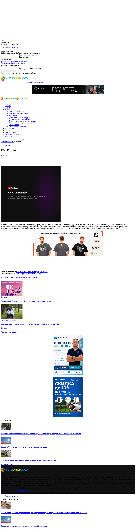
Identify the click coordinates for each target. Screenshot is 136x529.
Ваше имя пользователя (28, 55)
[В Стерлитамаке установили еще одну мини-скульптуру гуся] (6, 456)
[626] (68, 255)
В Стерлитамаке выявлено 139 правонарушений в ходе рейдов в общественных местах (41, 434)
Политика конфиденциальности (13, 63)
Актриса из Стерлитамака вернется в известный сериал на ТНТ (30, 324)
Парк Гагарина (14, 125)
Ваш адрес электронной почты (30, 69)
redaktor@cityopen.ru (22, 491)
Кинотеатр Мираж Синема (18, 113)
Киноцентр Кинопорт (16, 111)
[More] (62, 160)
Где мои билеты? (9, 332)
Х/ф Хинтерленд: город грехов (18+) (28, 274)
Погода (7, 130)
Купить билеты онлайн (17, 127)
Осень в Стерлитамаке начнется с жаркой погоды (24, 447)
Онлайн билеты (10, 132)
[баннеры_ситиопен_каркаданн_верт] (68, 416)
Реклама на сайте (11, 48)
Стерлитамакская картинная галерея (22, 121)
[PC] (68, 93)
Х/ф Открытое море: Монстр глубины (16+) (32, 272)
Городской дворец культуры (19, 117)
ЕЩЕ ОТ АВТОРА (31, 278)
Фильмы (10, 142)
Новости (8, 106)
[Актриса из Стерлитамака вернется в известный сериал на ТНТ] (12, 318)
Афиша (7, 110)
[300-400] (68, 374)
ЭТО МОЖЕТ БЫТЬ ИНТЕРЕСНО (13, 278)
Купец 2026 (9, 136)
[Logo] (8, 100)
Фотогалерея (9, 129)
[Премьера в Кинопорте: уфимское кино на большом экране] (12, 295)
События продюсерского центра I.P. (22, 123)
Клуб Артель (13, 115)
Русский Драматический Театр (20, 119)
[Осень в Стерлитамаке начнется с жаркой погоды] (6, 443)
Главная (8, 104)
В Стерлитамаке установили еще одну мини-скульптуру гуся (28, 460)
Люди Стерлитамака (12, 134)
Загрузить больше (7, 464)
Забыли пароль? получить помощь (14, 61)
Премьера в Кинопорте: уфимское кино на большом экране (28, 301)
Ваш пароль (23, 57)
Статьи (7, 108)
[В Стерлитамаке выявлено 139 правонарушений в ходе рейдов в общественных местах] (6, 430)
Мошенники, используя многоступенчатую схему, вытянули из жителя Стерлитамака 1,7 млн (44, 513)
